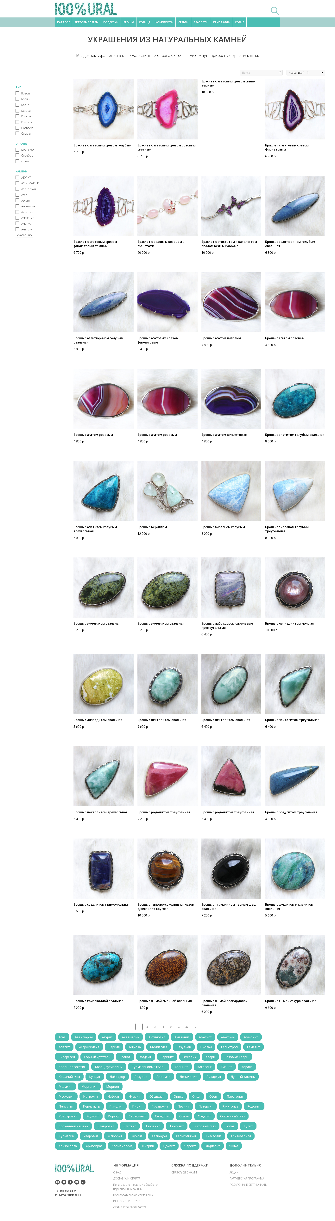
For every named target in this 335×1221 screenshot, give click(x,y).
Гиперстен (67, 1057)
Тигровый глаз (204, 1126)
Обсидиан (156, 1096)
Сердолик (162, 1116)
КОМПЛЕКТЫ (164, 22)
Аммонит (251, 1037)
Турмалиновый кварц (149, 1067)
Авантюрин (84, 1037)
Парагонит (235, 1096)
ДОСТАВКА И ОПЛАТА (126, 1178)
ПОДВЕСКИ (110, 22)
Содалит (204, 1116)
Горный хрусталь (97, 1057)
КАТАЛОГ (63, 22)
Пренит (183, 1106)
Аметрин (228, 1037)
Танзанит (152, 1126)
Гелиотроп (229, 1047)
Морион (112, 1086)
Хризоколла (68, 1146)
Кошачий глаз (69, 1077)
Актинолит (157, 1037)
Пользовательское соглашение (133, 1195)
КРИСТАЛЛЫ (221, 22)
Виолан (206, 1047)
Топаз (229, 1126)
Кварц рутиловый (109, 1067)
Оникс (178, 1096)
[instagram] (57, 1182)
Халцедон (159, 1136)
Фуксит (137, 1136)
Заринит (167, 1057)
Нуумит (134, 1096)
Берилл (114, 1047)
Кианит (226, 1067)
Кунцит (94, 1077)
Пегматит (66, 1106)
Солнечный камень (73, 1126)
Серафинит (137, 1116)
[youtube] (63, 1182)
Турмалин (66, 1136)
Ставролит (106, 1126)
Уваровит (90, 1136)
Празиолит (159, 1106)
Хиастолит (214, 1136)
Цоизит (169, 1146)
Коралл (246, 1067)
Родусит (92, 1116)
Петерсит (206, 1106)
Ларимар (163, 1077)
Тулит (248, 1126)
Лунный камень (243, 1077)
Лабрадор (117, 1077)
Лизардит (213, 1077)
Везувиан (183, 1047)
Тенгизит (176, 1126)
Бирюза (135, 1047)
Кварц (210, 1057)
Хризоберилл (241, 1136)
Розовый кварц (236, 1057)
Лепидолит (188, 1077)
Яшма (233, 1146)
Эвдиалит (212, 1146)
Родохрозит (68, 1116)
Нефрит (113, 1096)
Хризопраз (94, 1146)
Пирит (137, 1106)
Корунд (113, 1116)
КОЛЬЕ (239, 22)
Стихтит (129, 1126)
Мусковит (66, 1096)
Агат (62, 1037)
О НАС (117, 1172)
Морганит (89, 1086)
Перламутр (91, 1106)
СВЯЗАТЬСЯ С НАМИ (184, 1172)
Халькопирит (186, 1136)
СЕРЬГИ (183, 22)
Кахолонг (204, 1067)
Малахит (65, 1086)
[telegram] (70, 1182)
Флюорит (115, 1136)
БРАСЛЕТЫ (201, 22)
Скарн (184, 1116)
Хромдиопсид (122, 1146)
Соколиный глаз (232, 1116)
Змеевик (189, 1057)
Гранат (125, 1057)
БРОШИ (128, 22)
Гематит (253, 1047)
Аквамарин (130, 1037)
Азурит (107, 1037)
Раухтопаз (230, 1106)
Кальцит (181, 1067)
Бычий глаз (158, 1047)
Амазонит (182, 1037)
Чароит (190, 1146)
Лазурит (140, 1077)
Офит (213, 1096)
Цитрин (148, 1146)
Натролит (90, 1096)
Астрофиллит (89, 1047)
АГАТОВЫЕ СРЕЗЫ (86, 22)
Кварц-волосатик (72, 1067)
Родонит (254, 1106)
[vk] (83, 1182)
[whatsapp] (76, 1182)
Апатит (64, 1047)
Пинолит (116, 1106)
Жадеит (145, 1057)
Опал (196, 1096)
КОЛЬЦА (144, 22)
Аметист (205, 1037)
